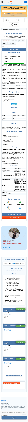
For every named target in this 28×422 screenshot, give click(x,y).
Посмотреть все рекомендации (14, 375)
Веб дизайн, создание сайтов (7, 398)
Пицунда (8, 29)
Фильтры (20, 20)
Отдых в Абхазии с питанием (11, 282)
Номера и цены (14, 40)
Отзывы (5, 43)
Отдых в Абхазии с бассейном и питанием (14, 290)
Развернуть (14, 104)
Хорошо (14, 418)
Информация (6, 40)
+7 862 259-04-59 (9, 58)
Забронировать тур (14, 217)
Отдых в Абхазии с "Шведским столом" (13, 288)
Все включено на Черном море (11, 277)
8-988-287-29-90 (6, 245)
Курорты (9, 20)
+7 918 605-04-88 (9, 60)
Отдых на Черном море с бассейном (13, 293)
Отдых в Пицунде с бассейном (11, 286)
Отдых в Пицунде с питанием (11, 285)
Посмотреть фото (14, 49)
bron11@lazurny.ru (6, 247)
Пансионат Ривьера (19, 263)
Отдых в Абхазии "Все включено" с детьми (14, 289)
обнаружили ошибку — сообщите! (11, 383)
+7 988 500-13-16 (9, 61)
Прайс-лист (21, 40)
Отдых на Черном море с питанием (12, 278)
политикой (24, 414)
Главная (4, 29)
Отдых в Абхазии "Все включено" (12, 279)
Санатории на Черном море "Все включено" (14, 300)
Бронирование (12, 43)
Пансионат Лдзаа (7, 263)
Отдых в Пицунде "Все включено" (12, 283)
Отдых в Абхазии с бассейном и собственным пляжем (12, 302)
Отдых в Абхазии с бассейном (11, 281)
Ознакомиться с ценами (14, 214)
